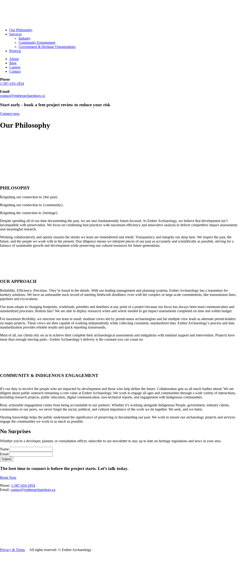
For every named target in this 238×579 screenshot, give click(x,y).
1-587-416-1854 (12, 84)
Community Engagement (37, 43)
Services (15, 34)
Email (5, 454)
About (14, 59)
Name (5, 449)
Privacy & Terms (12, 550)
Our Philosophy (21, 30)
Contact (15, 71)
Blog (13, 63)
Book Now (8, 478)
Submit (6, 459)
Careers (14, 67)
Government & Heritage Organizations (47, 47)
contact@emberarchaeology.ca (22, 96)
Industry (25, 38)
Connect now (10, 114)
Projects (15, 51)
